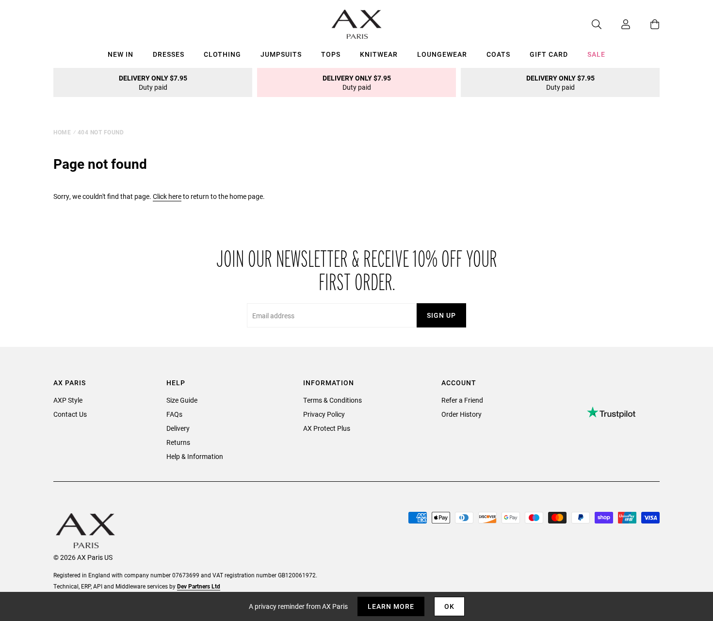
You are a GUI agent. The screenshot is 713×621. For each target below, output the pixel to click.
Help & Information (194, 456)
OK (449, 606)
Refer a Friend (462, 400)
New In (120, 54)
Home (62, 132)
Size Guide (181, 400)
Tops (330, 54)
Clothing (222, 54)
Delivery (178, 428)
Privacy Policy (324, 414)
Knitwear (379, 54)
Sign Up (441, 315)
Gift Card (549, 54)
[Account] (616, 24)
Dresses (168, 54)
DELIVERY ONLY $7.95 (153, 82)
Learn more (391, 606)
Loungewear (442, 54)
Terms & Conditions (332, 400)
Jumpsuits (281, 54)
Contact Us (70, 414)
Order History (461, 414)
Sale (596, 54)
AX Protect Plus (326, 428)
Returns (178, 442)
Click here (167, 196)
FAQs (174, 414)
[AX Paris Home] (357, 24)
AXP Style (67, 400)
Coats (498, 54)
